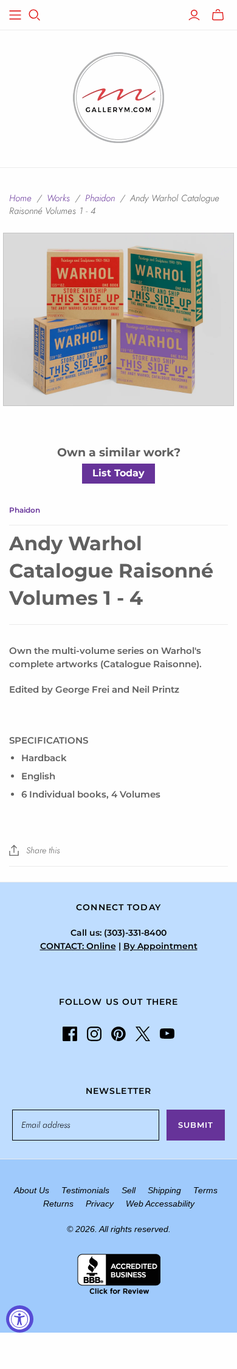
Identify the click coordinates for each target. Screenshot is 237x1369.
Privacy (100, 1203)
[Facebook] (70, 1034)
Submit (195, 1125)
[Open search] (35, 15)
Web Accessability (160, 1203)
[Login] (194, 15)
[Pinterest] (118, 1034)
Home (20, 198)
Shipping (164, 1190)
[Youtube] (167, 1034)
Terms (205, 1190)
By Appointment (160, 946)
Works (58, 198)
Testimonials (85, 1190)
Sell (129, 1190)
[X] (143, 1034)
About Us (31, 1190)
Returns (58, 1203)
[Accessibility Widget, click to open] (19, 1319)
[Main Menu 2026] (15, 15)
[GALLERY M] (118, 96)
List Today (118, 473)
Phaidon (100, 198)
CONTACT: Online (78, 946)
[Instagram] (94, 1034)
